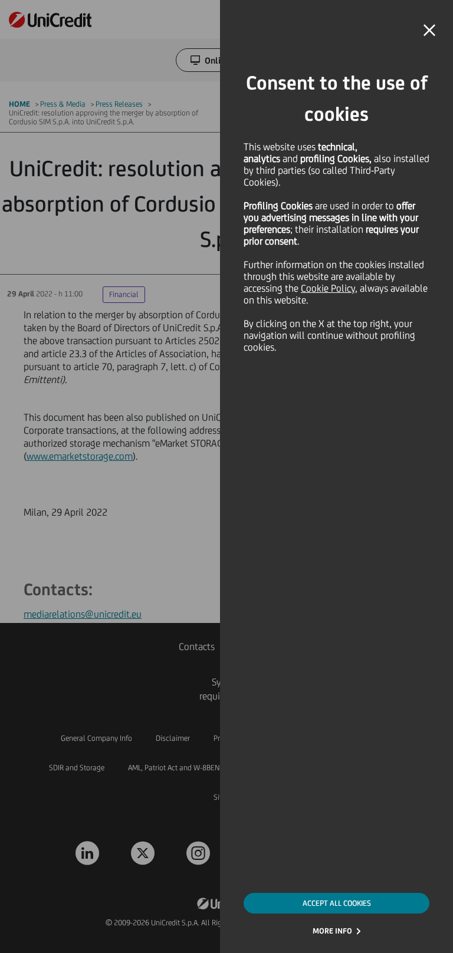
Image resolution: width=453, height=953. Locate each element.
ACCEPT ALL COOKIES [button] (337, 903)
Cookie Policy (328, 288)
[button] (429, 31)
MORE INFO (332, 930)
